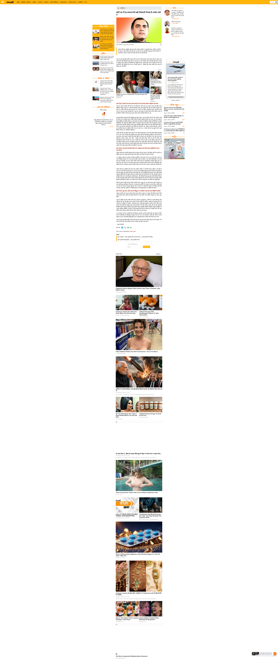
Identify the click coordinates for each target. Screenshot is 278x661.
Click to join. (132, 231)
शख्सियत (122, 8)
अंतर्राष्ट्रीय (23, 2)
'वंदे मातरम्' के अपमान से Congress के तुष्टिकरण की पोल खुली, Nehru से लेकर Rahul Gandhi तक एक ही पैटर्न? (177, 14)
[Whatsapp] (128, 228)
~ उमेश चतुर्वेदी (174, 23)
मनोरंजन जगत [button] (72, 2)
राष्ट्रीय (18, 2)
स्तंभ (174, 8)
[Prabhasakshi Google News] (161, 45)
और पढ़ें (111, 126)
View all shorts (175, 100)
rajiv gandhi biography (123, 239)
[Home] (118, 8)
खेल (184, 133)
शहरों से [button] (46, 2)
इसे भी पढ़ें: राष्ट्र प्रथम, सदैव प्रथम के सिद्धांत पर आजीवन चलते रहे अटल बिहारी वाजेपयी (138, 191)
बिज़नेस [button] (28, 2)
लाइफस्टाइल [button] (63, 2)
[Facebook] (159, 23)
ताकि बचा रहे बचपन (175, 21)
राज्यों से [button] (40, 2)
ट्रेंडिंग (103, 53)
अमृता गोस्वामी (119, 44)
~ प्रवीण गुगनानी (175, 19)
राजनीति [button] (80, 2)
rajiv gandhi (120, 236)
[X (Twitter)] (159, 26)
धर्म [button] (85, 2)
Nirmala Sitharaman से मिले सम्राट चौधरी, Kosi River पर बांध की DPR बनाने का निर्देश (174, 109)
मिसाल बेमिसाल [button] (54, 2)
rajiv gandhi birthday (147, 236)
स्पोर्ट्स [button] (34, 2)
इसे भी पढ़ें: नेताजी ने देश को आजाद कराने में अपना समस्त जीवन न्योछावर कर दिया (137, 103)
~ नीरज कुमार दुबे (175, 36)
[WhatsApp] (159, 29)
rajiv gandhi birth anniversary (133, 236)
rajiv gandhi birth (135, 239)
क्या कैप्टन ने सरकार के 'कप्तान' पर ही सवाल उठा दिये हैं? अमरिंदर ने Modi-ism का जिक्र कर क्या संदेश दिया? (177, 31)
